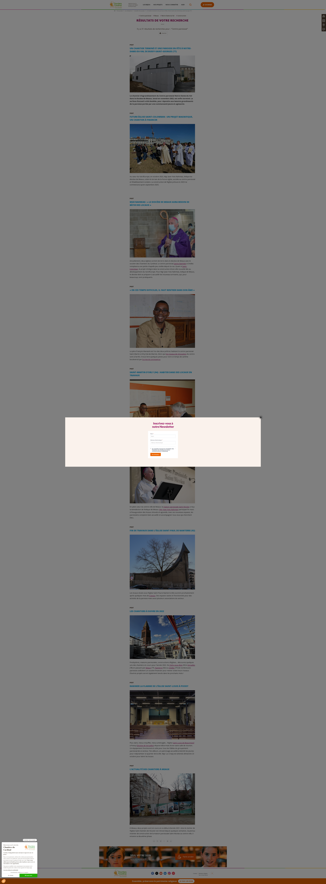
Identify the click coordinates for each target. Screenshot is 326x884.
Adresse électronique (156, 440)
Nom (152, 433)
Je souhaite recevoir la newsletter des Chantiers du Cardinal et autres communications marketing (163, 450)
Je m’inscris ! (155, 454)
